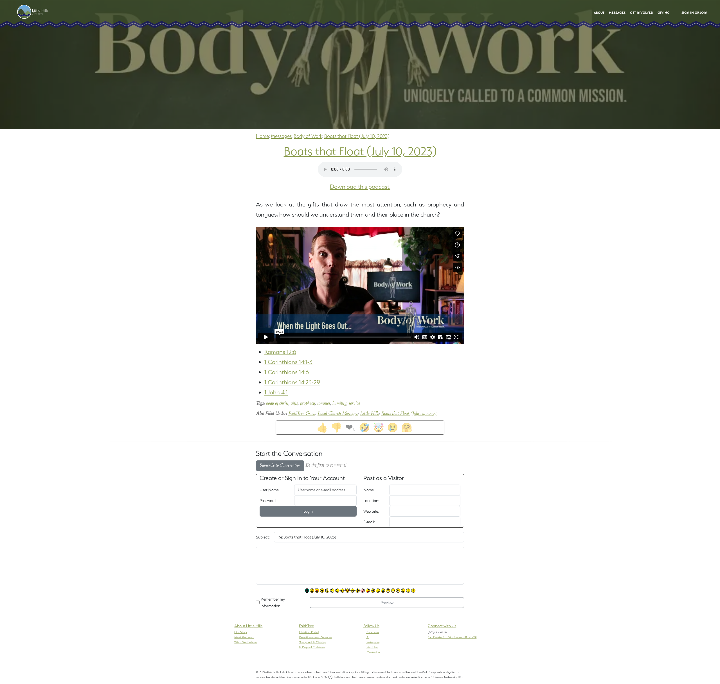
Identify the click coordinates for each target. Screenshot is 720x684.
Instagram (373, 642)
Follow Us (371, 626)
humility (339, 403)
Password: (268, 500)
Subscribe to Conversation (280, 466)
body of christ (277, 403)
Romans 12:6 (280, 351)
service (354, 403)
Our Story (240, 632)
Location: (371, 500)
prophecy (307, 403)
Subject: (262, 537)
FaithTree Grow (301, 413)
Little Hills (369, 413)
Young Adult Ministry (312, 642)
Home (262, 136)
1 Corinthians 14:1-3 (288, 361)
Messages (281, 136)
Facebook (373, 632)
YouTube (372, 647)
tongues (323, 403)
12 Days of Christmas (312, 647)
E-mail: (369, 522)
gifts (294, 403)
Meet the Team (244, 637)
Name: (368, 490)
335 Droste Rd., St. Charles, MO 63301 (452, 637)
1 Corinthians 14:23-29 (292, 382)
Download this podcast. (360, 186)
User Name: (269, 490)
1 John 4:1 (276, 392)
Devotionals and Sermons (315, 637)
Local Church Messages (338, 413)
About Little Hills (248, 626)
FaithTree (306, 626)
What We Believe (245, 642)
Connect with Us (442, 626)
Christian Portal (309, 632)
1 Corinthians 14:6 (286, 372)
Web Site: (371, 511)
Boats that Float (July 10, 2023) (357, 136)
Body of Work (308, 136)
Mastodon (373, 652)
